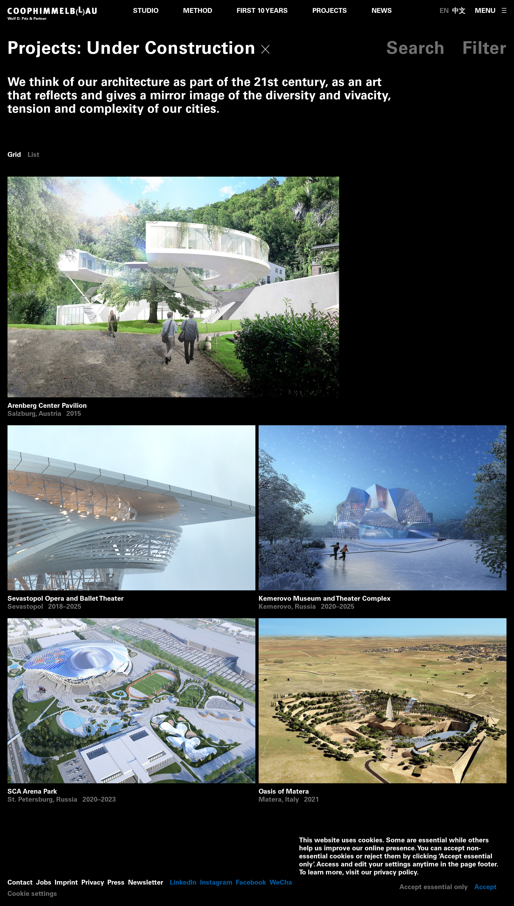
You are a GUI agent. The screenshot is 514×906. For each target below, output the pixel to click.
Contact (20, 883)
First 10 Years (262, 11)
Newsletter (145, 883)
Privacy (92, 883)
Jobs (43, 883)
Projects (329, 11)
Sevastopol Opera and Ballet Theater (65, 429)
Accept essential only (433, 887)
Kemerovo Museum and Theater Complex (325, 429)
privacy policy (395, 873)
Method (197, 11)
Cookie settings (32, 894)
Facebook (251, 883)
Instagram (216, 883)
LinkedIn (183, 883)
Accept (485, 887)
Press (115, 883)
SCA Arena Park (32, 622)
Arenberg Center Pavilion (47, 180)
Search (415, 50)
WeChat (282, 883)
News (382, 11)
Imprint (66, 883)
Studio (145, 11)
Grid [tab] (14, 155)
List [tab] (33, 155)
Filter (484, 50)
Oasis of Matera (284, 622)
